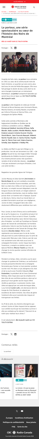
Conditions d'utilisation (24, 418)
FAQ (13, 427)
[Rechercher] (34, 7)
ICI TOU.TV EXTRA (23, 11)
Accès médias (18, 1)
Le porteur (7, 351)
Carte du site (22, 427)
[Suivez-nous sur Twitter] (16, 411)
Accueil (4, 11)
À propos (9, 418)
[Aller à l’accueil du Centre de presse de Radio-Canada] (18, 7)
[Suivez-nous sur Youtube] (22, 411)
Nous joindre (31, 422)
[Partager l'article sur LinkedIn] (15, 48)
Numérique (12, 11)
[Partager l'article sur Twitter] (11, 48)
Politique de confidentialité (13, 422)
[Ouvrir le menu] (4, 7)
